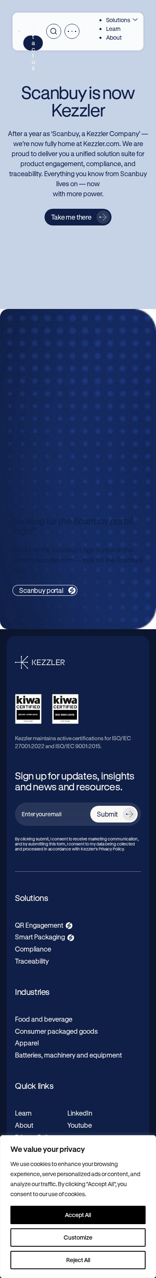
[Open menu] (71, 31)
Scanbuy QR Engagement (66, 342)
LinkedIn (79, 1113)
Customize (78, 1237)
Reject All (78, 1259)
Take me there (71, 217)
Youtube (79, 1125)
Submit (107, 814)
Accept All (78, 1214)
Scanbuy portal (41, 590)
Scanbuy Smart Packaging (67, 429)
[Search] (53, 31)
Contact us (33, 43)
